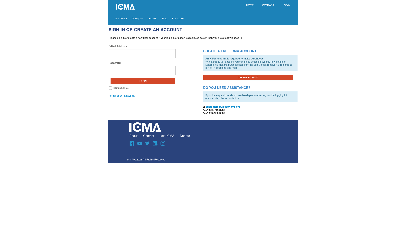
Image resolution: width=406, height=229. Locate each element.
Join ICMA (167, 135)
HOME (250, 5)
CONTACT (268, 5)
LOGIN (286, 5)
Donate (185, 135)
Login (143, 81)
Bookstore (177, 18)
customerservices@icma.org (222, 106)
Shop (164, 18)
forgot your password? (122, 95)
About (133, 135)
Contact (148, 135)
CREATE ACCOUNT (248, 77)
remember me (121, 87)
